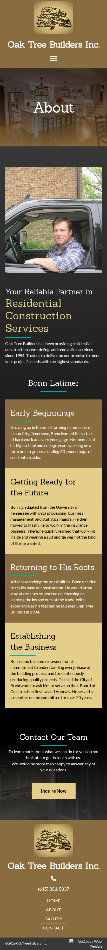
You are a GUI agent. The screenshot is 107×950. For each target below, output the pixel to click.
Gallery (53, 918)
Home (53, 900)
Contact (53, 927)
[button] (53, 58)
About (53, 909)
